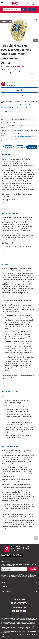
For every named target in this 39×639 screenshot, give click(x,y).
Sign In (34, 4)
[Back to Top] (36, 538)
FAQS (31, 101)
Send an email (19, 96)
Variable (3, 72)
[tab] (8, 147)
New (13, 117)
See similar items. (19, 66)
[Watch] (36, 20)
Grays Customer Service (18, 130)
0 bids (6, 69)
